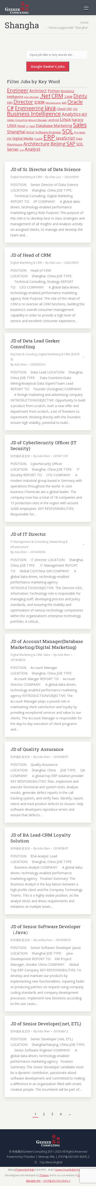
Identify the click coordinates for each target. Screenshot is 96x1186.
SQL (67, 131)
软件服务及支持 (20, 456)
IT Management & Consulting (29, 542)
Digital (81, 95)
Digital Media (22, 138)
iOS (75, 109)
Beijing (58, 144)
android (53, 120)
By (53, 177)
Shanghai (16, 132)
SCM (22, 150)
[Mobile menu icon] (86, 8)
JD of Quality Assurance (37, 749)
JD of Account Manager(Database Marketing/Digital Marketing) (46, 644)
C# (10, 108)
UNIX (12, 125)
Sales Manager (31, 97)
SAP (70, 143)
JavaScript (65, 138)
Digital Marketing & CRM (26, 177)
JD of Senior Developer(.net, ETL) (45, 1023)
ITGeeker (29, 1157)
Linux (65, 119)
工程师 (68, 97)
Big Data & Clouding (23, 354)
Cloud (61, 108)
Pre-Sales (79, 132)
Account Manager (37, 120)
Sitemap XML (46, 1157)
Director (23, 101)
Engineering (29, 108)
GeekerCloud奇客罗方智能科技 (71, 1169)
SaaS (32, 126)
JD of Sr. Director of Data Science (45, 169)
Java (50, 108)
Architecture (36, 144)
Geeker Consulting (17, 120)
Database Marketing (54, 125)
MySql (30, 132)
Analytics (71, 114)
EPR (9, 138)
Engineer (17, 90)
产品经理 (38, 139)
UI (27, 126)
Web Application (53, 103)
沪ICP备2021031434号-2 (73, 1157)
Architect (38, 90)
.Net (45, 95)
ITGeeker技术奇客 (24, 1169)
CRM (57, 95)
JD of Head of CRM (30, 255)
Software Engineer (48, 132)
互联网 (39, 102)
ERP (49, 137)
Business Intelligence (34, 113)
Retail (21, 126)
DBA (10, 102)
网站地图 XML (33, 1180)
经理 (85, 114)
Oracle (75, 101)
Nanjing (77, 119)
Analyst (32, 149)
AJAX (64, 102)
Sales (80, 125)
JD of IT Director (28, 534)
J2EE (69, 109)
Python (54, 90)
